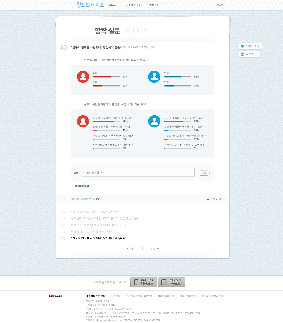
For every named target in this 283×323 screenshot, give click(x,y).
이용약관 (115, 295)
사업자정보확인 (188, 295)
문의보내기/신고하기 (212, 295)
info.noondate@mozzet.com (109, 320)
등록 (203, 172)
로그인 (220, 4)
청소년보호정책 (166, 295)
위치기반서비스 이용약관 (139, 295)
